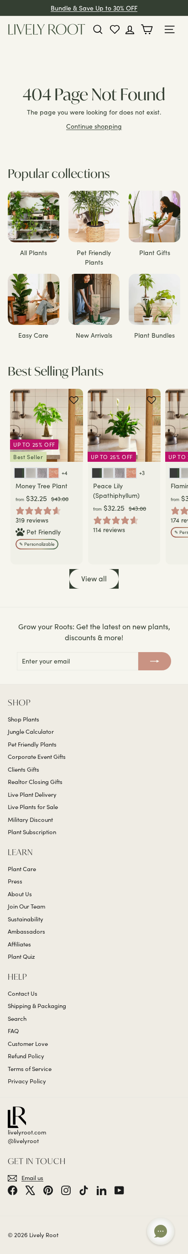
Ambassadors (26, 931)
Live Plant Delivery (32, 794)
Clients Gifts (23, 769)
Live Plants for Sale (33, 807)
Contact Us (22, 993)
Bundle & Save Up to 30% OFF (94, 8)
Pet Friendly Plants (32, 744)
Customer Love (28, 1044)
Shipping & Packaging (37, 1006)
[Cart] (148, 29)
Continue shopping (94, 126)
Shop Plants (23, 719)
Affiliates (19, 944)
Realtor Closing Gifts (35, 782)
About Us (20, 894)
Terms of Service (30, 1069)
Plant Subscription (32, 832)
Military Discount (30, 819)
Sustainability (25, 919)
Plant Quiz (21, 956)
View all (94, 578)
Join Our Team (26, 906)
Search (17, 1018)
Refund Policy (26, 1056)
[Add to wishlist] (74, 400)
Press (15, 881)
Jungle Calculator (31, 731)
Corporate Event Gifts (37, 756)
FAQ (13, 1031)
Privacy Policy (27, 1081)
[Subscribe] (154, 661)
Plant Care (22, 869)
